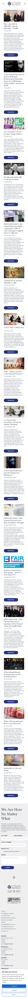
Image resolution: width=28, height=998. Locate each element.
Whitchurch (4, 968)
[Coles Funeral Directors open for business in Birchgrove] (14, 462)
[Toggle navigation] (3, 3)
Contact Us (4, 931)
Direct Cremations (6, 920)
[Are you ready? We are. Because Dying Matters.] (14, 123)
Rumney (3, 936)
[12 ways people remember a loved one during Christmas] (14, 412)
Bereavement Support (8, 918)
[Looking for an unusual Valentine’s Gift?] (14, 272)
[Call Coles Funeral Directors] (25, 3)
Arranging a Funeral (7, 913)
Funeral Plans (5, 915)
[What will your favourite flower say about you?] (14, 713)
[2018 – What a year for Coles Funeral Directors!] (14, 363)
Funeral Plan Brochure (8, 929)
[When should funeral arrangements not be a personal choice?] (14, 664)
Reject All (14, 994)
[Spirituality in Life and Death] (14, 760)
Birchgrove (4, 946)
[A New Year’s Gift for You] (14, 319)
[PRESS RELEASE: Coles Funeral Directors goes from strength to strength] (14, 510)
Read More (11, 55)
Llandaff (4, 957)
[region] (14, 983)
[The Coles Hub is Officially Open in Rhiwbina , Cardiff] (14, 16)
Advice (3, 922)
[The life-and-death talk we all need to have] (14, 169)
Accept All (14, 986)
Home (3, 911)
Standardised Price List (8, 924)
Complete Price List (7, 926)
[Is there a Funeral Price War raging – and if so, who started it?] (14, 562)
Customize (14, 990)
